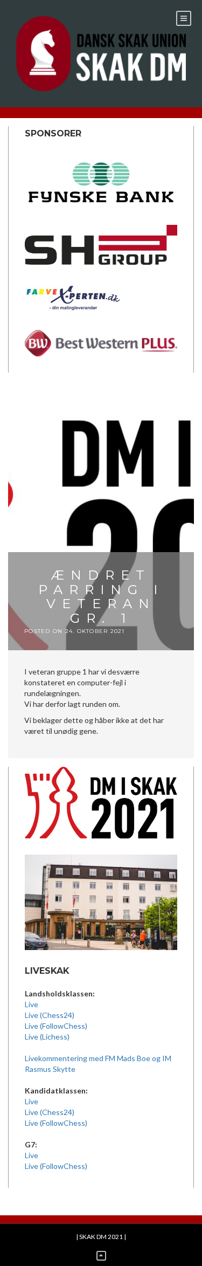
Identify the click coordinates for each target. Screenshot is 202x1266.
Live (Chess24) (49, 1015)
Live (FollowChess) (56, 1025)
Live (31, 1004)
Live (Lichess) (47, 1036)
